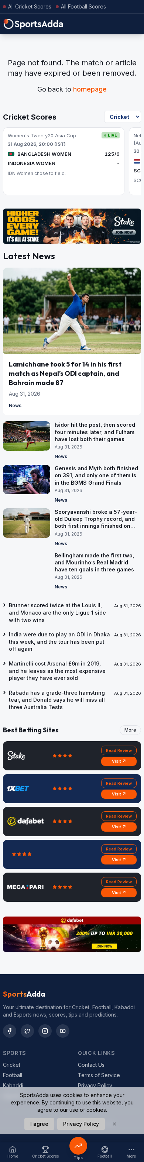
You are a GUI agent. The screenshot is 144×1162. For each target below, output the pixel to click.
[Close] (114, 1124)
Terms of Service (99, 1075)
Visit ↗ (119, 761)
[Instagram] (45, 1031)
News (15, 405)
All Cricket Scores (29, 6)
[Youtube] (62, 1031)
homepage (90, 89)
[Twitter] (27, 1031)
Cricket (11, 1065)
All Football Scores (83, 6)
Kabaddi (13, 1085)
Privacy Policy (95, 1085)
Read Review (119, 750)
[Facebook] (9, 1031)
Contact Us (91, 1065)
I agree (39, 1124)
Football (12, 1075)
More (130, 730)
